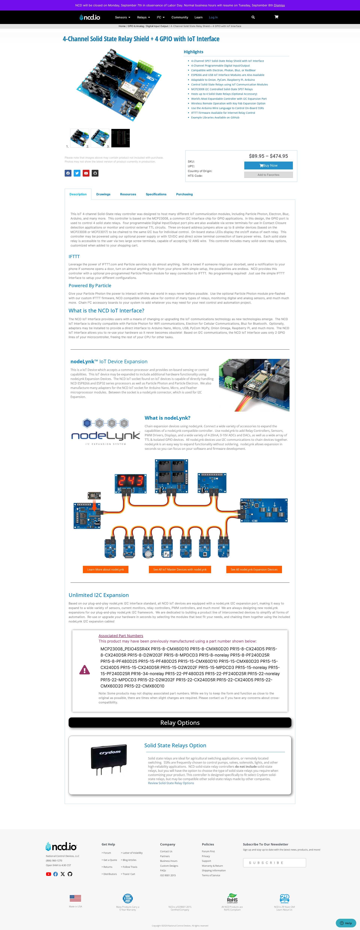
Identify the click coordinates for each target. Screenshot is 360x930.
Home (122, 26)
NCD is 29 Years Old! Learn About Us (284, 908)
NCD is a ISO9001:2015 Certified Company (180, 908)
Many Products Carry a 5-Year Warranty (127, 908)
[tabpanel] (180, 502)
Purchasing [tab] (184, 194)
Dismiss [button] (279, 5)
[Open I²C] (163, 17)
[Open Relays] (149, 17)
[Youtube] (86, 173)
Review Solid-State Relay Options (171, 783)
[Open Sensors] (129, 17)
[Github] (95, 173)
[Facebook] (68, 173)
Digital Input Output (157, 26)
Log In (213, 17)
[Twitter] (77, 173)
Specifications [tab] (156, 194)
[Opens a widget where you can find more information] (346, 923)
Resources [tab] (128, 194)
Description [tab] (78, 194)
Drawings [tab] (103, 194)
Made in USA (75, 906)
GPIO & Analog (136, 26)
